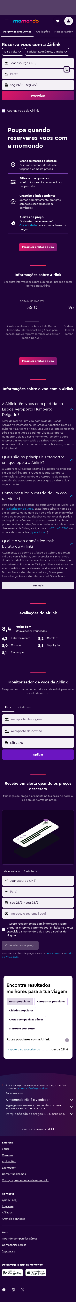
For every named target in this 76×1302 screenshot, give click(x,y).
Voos (24, 1129)
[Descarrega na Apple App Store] (35, 1272)
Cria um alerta (28, 225)
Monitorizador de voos (18, 508)
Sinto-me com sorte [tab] (22, 1028)
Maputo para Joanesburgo (23, 1049)
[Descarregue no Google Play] (12, 1272)
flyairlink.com (39, 532)
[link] (38, 247)
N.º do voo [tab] (24, 707)
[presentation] (67, 1040)
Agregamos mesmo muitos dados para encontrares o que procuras (33, 1107)
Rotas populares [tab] (19, 1001)
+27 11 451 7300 (59, 528)
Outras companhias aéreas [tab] (26, 1019)
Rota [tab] (8, 707)
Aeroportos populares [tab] (51, 1001)
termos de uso (53, 953)
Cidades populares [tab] (21, 1010)
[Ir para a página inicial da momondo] (26, 21)
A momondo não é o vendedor (28, 1099)
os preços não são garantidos (32, 1088)
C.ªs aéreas (37, 1129)
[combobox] (41, 719)
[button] (6, 21)
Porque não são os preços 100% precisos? (35, 1113)
